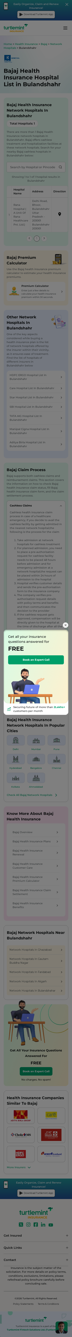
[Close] (65, 625)
